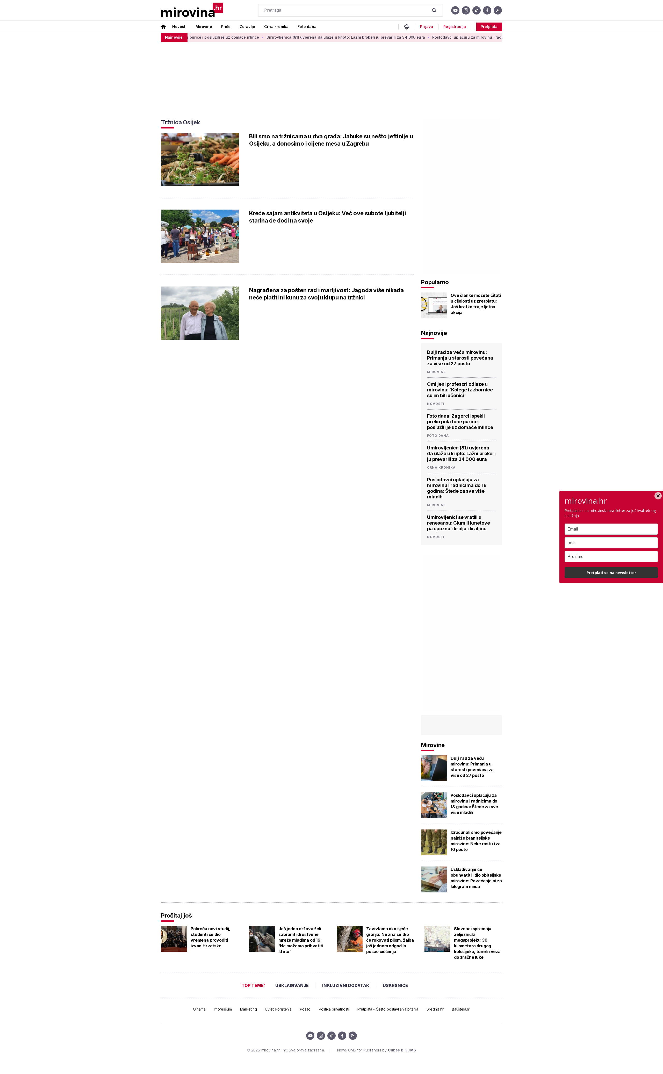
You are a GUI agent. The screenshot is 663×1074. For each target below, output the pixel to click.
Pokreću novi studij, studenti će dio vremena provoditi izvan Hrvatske (210, 937)
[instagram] (466, 10)
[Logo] (192, 10)
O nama (199, 1009)
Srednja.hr (435, 1009)
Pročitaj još (176, 915)
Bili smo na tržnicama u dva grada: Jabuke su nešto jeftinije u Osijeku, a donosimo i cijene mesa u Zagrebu (331, 140)
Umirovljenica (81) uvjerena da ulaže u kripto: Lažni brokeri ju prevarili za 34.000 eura (318, 37)
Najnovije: (174, 37)
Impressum (223, 1009)
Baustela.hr (461, 1009)
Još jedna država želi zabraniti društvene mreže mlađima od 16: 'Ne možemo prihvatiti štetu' (300, 940)
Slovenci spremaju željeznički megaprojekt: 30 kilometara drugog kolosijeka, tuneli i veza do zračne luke (477, 943)
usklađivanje (292, 985)
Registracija (454, 27)
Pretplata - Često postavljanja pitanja (388, 1009)
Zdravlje (247, 26)
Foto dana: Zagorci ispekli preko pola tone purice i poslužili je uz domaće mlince (460, 421)
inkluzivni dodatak (345, 985)
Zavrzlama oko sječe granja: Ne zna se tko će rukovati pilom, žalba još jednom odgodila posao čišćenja (390, 940)
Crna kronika (276, 26)
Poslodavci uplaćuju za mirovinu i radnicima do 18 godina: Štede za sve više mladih (481, 37)
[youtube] (455, 10)
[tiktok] (476, 10)
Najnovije (434, 333)
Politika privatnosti (334, 1009)
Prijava (426, 27)
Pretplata (489, 26)
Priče (226, 26)
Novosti (179, 26)
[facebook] (487, 10)
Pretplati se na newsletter (611, 572)
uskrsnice (395, 985)
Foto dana (307, 26)
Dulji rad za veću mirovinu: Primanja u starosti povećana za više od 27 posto (460, 357)
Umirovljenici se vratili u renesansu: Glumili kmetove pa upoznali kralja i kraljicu (458, 522)
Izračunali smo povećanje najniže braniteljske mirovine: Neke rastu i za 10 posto (476, 841)
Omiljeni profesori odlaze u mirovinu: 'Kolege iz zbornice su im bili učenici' (460, 389)
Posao (305, 1009)
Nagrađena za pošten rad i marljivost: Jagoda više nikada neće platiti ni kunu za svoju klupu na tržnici (326, 294)
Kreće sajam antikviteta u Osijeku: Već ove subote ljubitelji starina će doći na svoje (327, 217)
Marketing (248, 1009)
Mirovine (204, 26)
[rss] (498, 10)
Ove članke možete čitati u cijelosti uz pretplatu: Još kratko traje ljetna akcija (476, 304)
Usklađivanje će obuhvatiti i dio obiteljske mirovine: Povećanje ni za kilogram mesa (476, 878)
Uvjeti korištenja (278, 1009)
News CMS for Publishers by (376, 1050)
